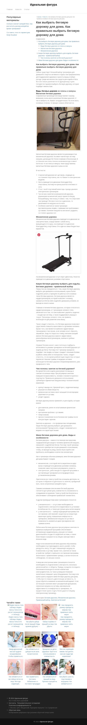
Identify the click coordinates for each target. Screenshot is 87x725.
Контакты (12, 703)
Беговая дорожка (50, 598)
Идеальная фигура (43, 4)
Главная (10, 9)
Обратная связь (14, 710)
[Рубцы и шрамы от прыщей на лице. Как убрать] (50, 619)
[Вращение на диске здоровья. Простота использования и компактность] (50, 647)
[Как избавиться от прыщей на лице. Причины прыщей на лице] (50, 674)
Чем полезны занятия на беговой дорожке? (56, 58)
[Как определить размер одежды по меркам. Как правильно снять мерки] (66, 614)
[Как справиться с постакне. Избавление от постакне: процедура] (33, 674)
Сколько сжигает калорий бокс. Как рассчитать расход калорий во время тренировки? (19, 26)
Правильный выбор (43, 600)
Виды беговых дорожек (46, 91)
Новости (18, 9)
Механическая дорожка (49, 51)
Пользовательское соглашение (28, 703)
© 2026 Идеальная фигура (18, 698)
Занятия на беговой (58, 600)
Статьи (26, 9)
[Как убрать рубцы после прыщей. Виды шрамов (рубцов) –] (33, 619)
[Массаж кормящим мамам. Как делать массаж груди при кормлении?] (66, 647)
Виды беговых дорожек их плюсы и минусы (56, 46)
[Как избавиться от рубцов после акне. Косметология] (33, 647)
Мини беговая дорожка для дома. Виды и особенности (58, 60)
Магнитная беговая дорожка (51, 48)
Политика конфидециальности (20, 705)
